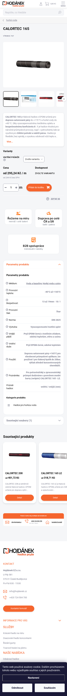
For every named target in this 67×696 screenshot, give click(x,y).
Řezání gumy (9, 643)
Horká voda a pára (52, 283)
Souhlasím (50, 687)
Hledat (60, 12)
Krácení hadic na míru (13, 633)
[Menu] (63, 4)
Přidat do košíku (36, 187)
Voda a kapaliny (34, 283)
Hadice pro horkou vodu (24, 405)
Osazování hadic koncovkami (17, 638)
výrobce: (8, 36)
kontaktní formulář (57, 522)
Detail (19, 498)
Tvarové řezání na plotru (14, 648)
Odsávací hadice (11, 659)
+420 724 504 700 (18, 597)
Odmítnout (17, 687)
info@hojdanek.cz (18, 591)
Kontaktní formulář (19, 608)
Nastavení (33, 677)
